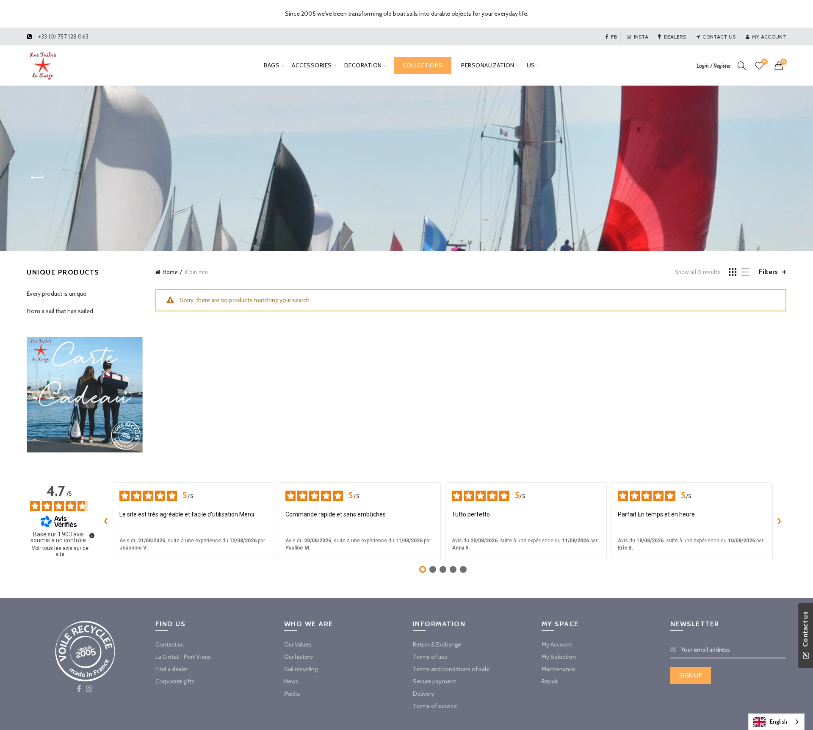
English (778, 721)
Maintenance (558, 669)
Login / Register (714, 65)
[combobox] (776, 721)
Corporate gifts (175, 681)
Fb (614, 36)
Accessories (312, 65)
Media (292, 693)
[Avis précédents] (106, 521)
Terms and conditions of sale (451, 669)
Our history (298, 657)
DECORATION (363, 65)
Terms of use (430, 657)
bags (271, 65)
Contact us (719, 36)
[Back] (37, 177)
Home (170, 272)
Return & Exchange (437, 644)
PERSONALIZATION (487, 65)
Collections (422, 65)
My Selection (559, 657)
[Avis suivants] (779, 521)
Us (531, 65)
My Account (557, 644)
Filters (768, 272)
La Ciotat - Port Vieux (183, 657)
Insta (641, 36)
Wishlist (764, 61)
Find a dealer (171, 669)
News (291, 681)
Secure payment (434, 681)
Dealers (675, 36)
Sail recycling (301, 669)
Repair (550, 681)
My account (769, 36)
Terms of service (435, 706)
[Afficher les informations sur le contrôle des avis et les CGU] (91, 535)
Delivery (423, 693)
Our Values (298, 644)
